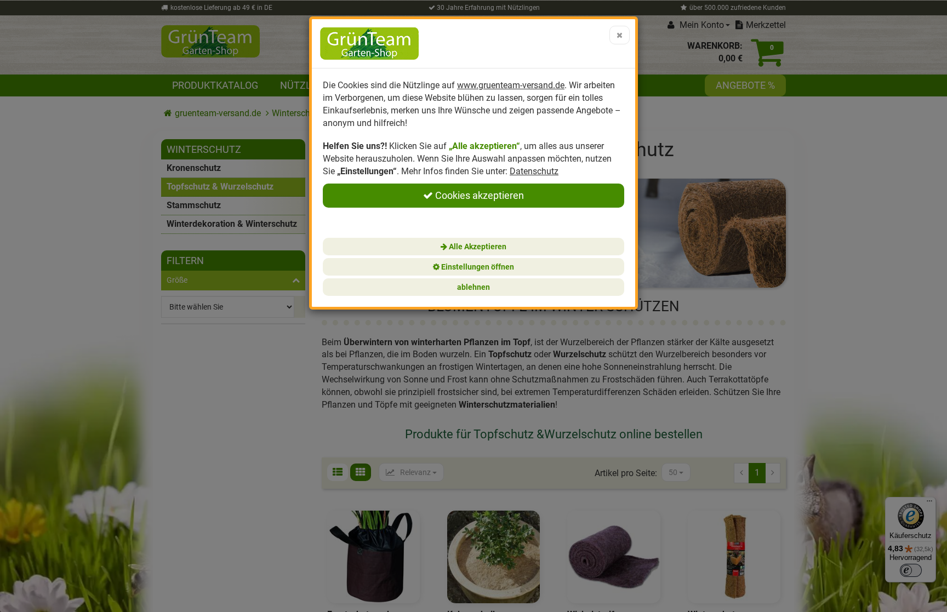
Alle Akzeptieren (476, 246)
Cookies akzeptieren (478, 195)
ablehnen (473, 287)
